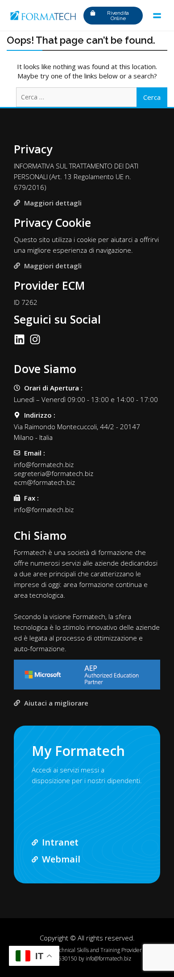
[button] (157, 15)
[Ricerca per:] (87, 96)
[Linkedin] (19, 339)
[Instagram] (35, 339)
